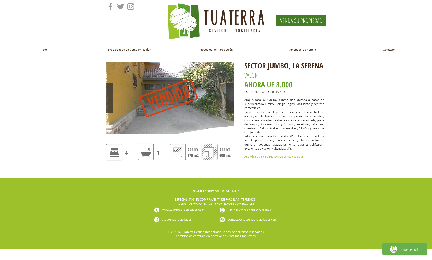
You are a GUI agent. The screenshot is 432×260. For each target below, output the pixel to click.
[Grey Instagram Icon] (130, 6)
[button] (129, 49)
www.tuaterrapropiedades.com (183, 210)
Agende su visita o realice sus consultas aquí (273, 157)
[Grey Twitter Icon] (120, 6)
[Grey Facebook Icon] (110, 6)
